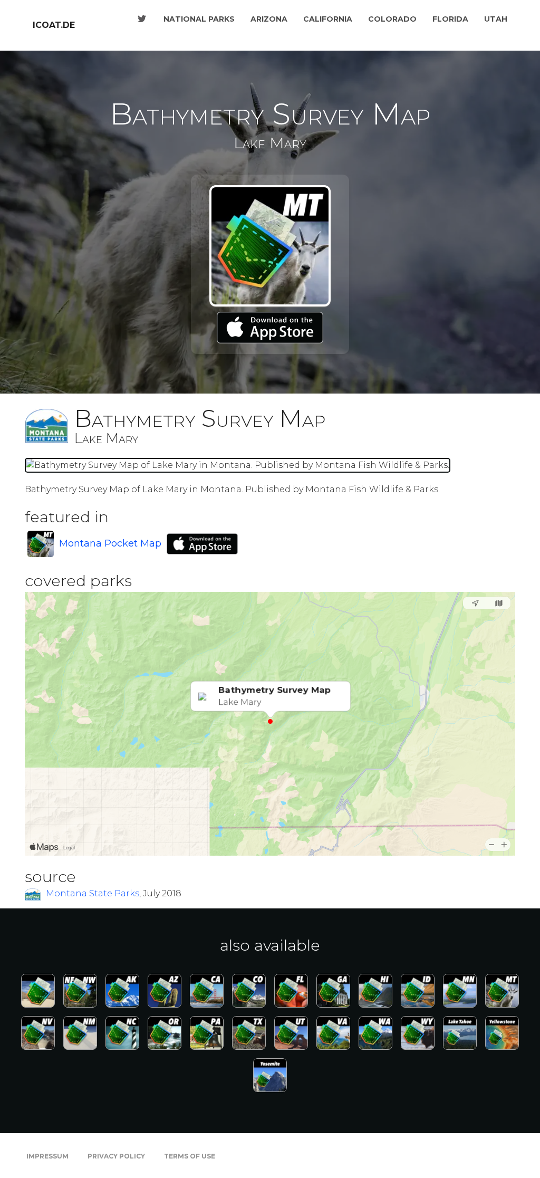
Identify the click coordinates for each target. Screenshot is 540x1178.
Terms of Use (189, 1156)
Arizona (268, 19)
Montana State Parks (92, 893)
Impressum (47, 1156)
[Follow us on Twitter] (142, 19)
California (327, 19)
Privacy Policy (116, 1156)
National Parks (199, 19)
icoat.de (54, 25)
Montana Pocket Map (110, 543)
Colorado (392, 19)
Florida (450, 19)
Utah (495, 19)
